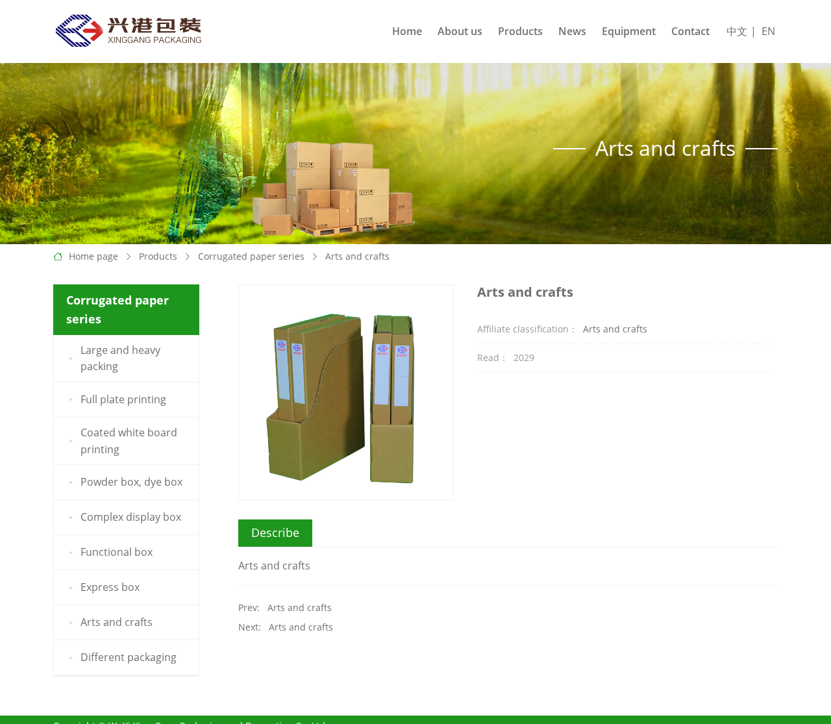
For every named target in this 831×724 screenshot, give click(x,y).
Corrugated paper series (251, 256)
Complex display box (131, 517)
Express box (110, 587)
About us (460, 31)
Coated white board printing (129, 440)
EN (768, 31)
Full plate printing (123, 399)
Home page (93, 256)
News (572, 31)
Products (520, 31)
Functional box (117, 552)
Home (407, 31)
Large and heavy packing (120, 358)
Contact (690, 31)
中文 (736, 31)
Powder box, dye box (131, 482)
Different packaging (129, 657)
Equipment (629, 31)
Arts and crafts (357, 256)
